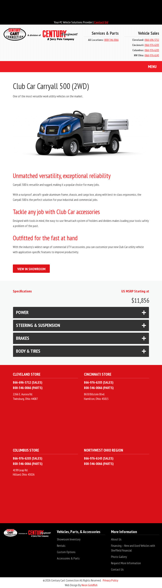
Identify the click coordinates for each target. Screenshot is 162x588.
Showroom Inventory (68, 539)
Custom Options (66, 552)
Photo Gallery (119, 557)
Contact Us (117, 569)
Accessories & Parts (68, 558)
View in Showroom (31, 269)
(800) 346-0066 (111, 40)
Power (22, 312)
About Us (116, 539)
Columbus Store (26, 450)
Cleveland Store (26, 374)
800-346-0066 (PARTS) (27, 387)
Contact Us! (101, 22)
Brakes (22, 338)
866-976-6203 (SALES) (98, 382)
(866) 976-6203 (151, 45)
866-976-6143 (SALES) (98, 458)
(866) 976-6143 (151, 55)
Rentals (61, 546)
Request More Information (126, 563)
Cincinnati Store (97, 374)
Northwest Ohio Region (103, 450)
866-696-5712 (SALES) (27, 382)
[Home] (40, 36)
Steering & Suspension (38, 325)
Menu (152, 66)
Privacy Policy (110, 580)
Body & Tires (28, 351)
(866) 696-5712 (151, 40)
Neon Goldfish (89, 585)
